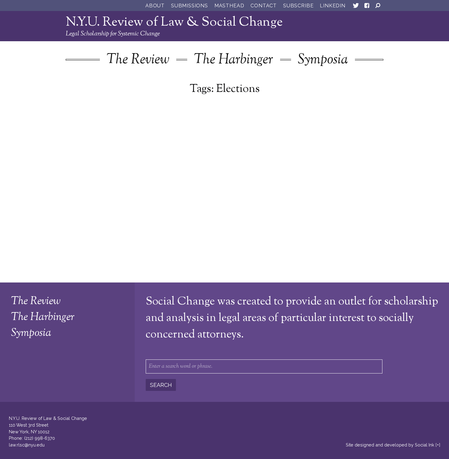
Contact (263, 6)
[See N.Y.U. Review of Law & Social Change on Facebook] (366, 6)
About (155, 6)
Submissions (189, 6)
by (390, 444)
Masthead (229, 6)
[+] (438, 444)
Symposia (323, 60)
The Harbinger (233, 60)
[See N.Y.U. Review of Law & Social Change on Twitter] (355, 6)
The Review (138, 60)
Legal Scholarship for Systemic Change (113, 33)
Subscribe (298, 6)
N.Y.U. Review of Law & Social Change (174, 22)
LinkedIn (332, 6)
